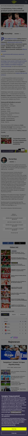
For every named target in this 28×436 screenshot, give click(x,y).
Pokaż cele (14, 433)
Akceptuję (14, 429)
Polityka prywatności (16, 412)
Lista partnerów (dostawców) (8, 425)
